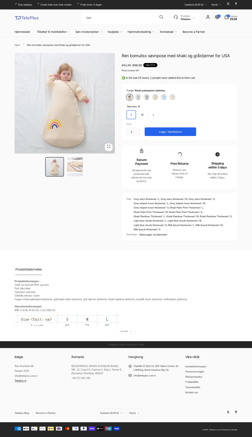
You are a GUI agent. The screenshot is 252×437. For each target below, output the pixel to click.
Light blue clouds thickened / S (150, 225)
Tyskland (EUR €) (193, 4)
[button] (230, 18)
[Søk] (161, 18)
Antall (128, 124)
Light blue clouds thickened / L (150, 220)
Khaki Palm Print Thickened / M (151, 212)
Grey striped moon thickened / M (187, 203)
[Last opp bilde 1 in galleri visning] (55, 166)
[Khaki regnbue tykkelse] (155, 97)
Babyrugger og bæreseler (153, 234)
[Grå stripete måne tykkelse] (138, 97)
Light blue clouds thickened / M (184, 220)
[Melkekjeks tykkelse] (172, 97)
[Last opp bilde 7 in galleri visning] (75, 166)
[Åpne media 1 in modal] (65, 103)
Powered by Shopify (229, 430)
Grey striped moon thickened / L (151, 203)
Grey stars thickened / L (147, 199)
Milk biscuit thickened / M (209, 225)
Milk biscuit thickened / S (147, 229)
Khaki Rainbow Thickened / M (182, 216)
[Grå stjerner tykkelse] (147, 97)
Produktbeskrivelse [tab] (28, 269)
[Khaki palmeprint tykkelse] (130, 97)
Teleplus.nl (20, 380)
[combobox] (124, 18)
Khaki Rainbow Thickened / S (216, 216)
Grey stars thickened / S (202, 199)
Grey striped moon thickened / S (151, 207)
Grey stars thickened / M (174, 199)
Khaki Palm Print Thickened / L (186, 207)
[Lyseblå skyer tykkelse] (164, 97)
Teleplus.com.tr (215, 430)
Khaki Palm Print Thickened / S (185, 212)
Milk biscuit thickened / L (181, 225)
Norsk (215, 4)
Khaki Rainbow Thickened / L (149, 216)
